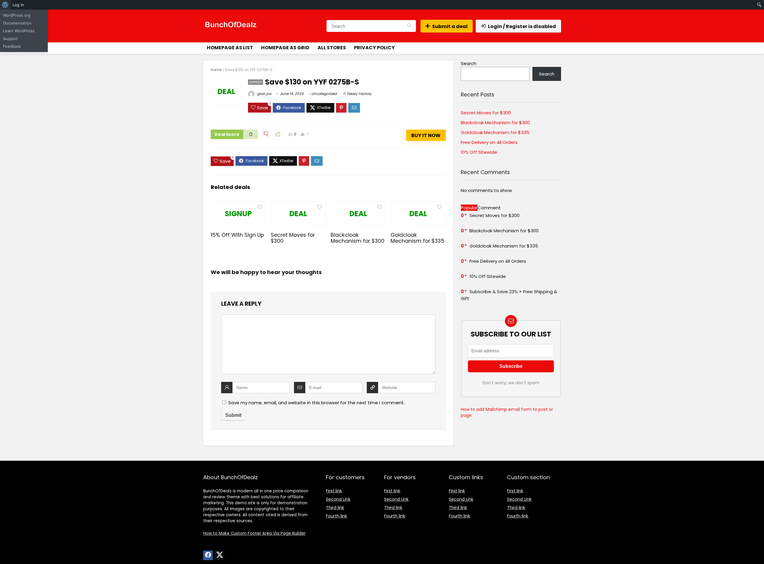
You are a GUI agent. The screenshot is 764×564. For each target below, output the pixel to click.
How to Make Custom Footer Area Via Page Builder (254, 533)
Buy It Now (425, 135)
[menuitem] (5, 5)
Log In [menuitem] (18, 4)
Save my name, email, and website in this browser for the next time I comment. (316, 402)
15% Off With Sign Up (237, 235)
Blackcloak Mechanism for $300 (357, 238)
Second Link (338, 499)
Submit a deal (450, 26)
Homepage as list (230, 47)
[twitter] (219, 555)
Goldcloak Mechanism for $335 (417, 238)
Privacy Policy (374, 47)
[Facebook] (208, 555)
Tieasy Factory (359, 93)
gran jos (263, 93)
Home (216, 69)
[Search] (409, 26)
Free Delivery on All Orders (489, 142)
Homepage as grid (285, 47)
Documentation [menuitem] (17, 23)
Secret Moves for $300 (293, 238)
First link (334, 491)
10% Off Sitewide (479, 152)
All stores (332, 47)
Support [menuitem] (10, 38)
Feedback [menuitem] (12, 46)
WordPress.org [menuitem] (16, 15)
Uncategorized (324, 93)
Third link (335, 508)
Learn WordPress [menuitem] (19, 30)
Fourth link (336, 516)
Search (468, 63)
